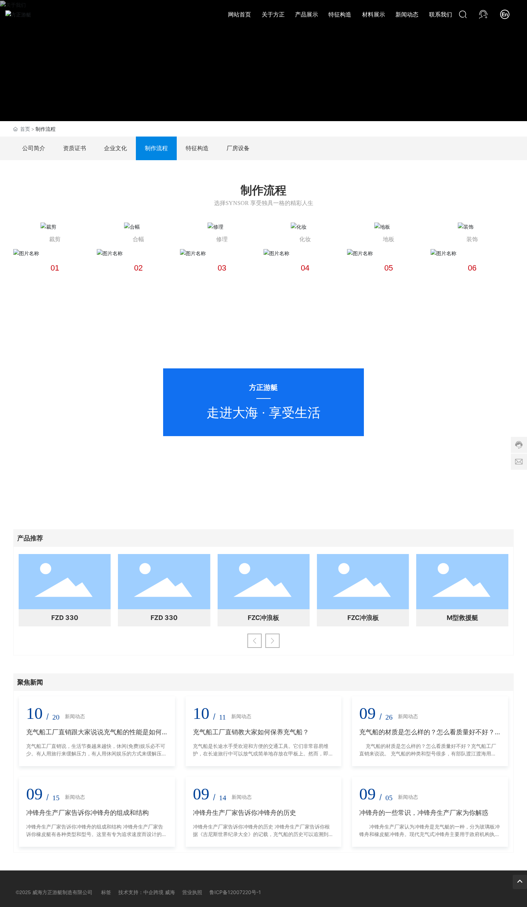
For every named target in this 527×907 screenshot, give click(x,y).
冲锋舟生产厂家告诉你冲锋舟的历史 (244, 812)
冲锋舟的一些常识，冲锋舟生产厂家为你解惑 (423, 812)
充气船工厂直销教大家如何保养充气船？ (251, 732)
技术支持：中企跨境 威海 (146, 892)
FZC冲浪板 (263, 617)
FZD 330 (64, 617)
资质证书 (74, 148)
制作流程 (156, 148)
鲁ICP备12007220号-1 (235, 892)
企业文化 (115, 148)
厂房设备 (238, 148)
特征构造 (197, 148)
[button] (254, 641)
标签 (106, 892)
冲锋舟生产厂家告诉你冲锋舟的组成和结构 (87, 812)
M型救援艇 (462, 617)
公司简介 (33, 148)
